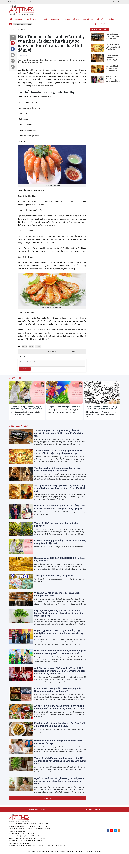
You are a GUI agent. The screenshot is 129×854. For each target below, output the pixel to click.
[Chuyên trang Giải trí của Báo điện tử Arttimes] (21, 10)
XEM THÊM (47, 798)
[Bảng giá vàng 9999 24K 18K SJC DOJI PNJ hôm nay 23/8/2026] (21, 564)
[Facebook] (108, 830)
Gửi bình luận (25, 369)
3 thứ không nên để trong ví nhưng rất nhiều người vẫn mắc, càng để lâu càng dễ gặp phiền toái (58, 433)
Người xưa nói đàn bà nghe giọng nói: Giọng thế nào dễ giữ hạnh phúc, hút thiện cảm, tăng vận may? (59, 781)
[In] (13, 61)
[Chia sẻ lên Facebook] (13, 49)
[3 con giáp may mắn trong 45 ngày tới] (21, 581)
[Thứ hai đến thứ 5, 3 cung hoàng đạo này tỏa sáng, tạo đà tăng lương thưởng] (21, 474)
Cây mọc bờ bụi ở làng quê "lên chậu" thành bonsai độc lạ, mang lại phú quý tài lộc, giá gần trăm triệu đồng (58, 613)
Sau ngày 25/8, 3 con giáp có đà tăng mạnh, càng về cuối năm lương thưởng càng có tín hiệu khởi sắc (59, 488)
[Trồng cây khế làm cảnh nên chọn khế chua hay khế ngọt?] (21, 529)
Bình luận (13, 37)
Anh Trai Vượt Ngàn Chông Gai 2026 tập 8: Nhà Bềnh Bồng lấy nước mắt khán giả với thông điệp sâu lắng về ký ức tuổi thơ (59, 671)
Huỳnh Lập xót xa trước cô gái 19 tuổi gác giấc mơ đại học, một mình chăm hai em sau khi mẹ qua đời (58, 633)
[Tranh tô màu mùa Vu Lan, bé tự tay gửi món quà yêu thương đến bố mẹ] (102, 392)
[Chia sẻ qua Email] (13, 55)
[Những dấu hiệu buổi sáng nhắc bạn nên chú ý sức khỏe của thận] (21, 746)
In (75, 352)
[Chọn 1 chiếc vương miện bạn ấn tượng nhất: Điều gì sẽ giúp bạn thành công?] (21, 694)
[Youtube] (111, 830)
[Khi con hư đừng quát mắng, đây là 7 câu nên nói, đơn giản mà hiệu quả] (27, 392)
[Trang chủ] (11, 19)
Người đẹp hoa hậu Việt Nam (21, 24)
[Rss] (119, 830)
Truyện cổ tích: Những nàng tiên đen (64, 407)
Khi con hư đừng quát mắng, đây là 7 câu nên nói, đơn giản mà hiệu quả (26, 408)
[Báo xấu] (13, 67)
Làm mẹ (12, 401)
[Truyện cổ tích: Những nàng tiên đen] (64, 392)
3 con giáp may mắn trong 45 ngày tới (53, 575)
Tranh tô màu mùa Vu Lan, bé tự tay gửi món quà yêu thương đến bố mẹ (102, 408)
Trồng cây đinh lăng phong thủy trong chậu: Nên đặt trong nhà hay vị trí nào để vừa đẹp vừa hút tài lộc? (60, 761)
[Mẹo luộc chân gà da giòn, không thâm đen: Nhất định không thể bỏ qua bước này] (21, 729)
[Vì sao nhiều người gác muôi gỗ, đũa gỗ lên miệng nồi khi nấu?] (21, 599)
